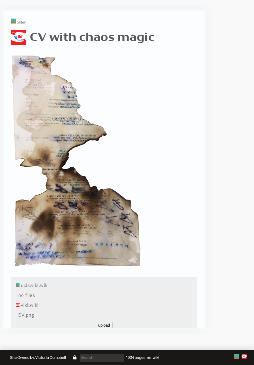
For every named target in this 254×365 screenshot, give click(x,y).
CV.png (26, 315)
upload (104, 325)
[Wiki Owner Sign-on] (75, 357)
